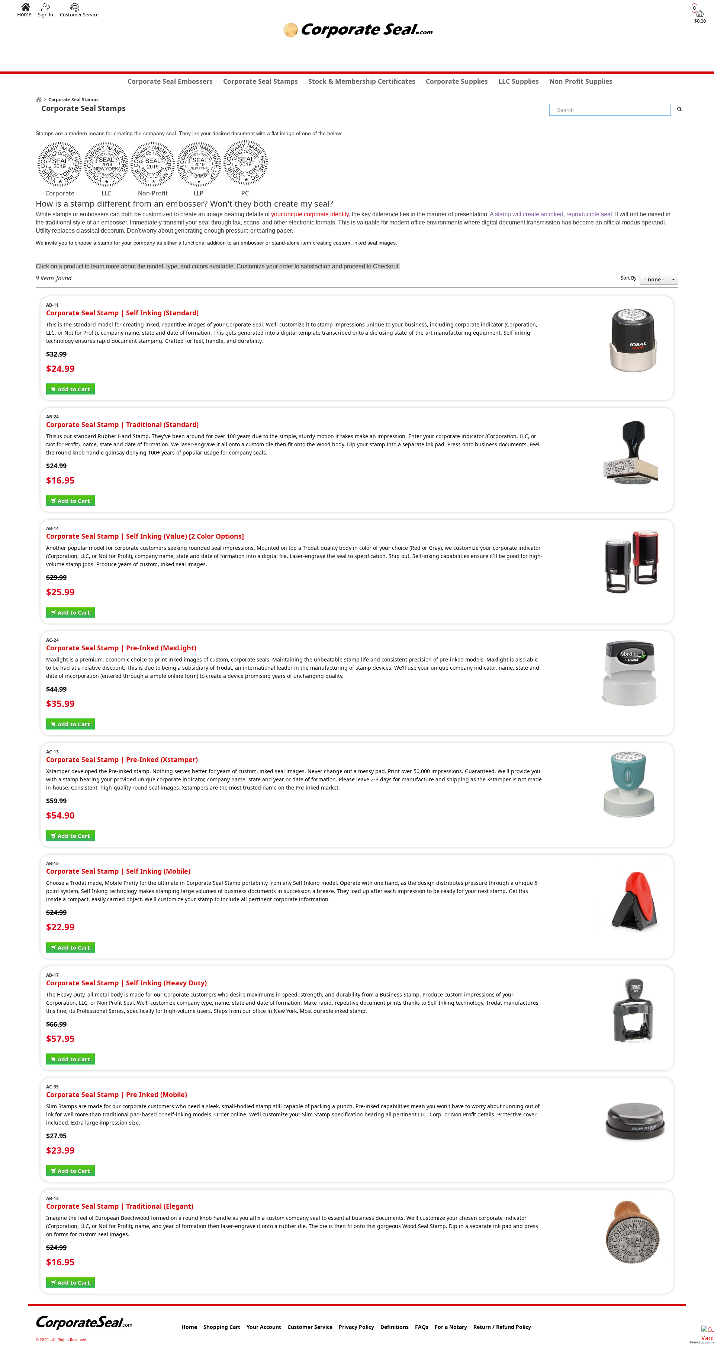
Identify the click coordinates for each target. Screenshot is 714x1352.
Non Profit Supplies (580, 81)
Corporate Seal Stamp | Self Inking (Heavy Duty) (126, 982)
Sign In (45, 14)
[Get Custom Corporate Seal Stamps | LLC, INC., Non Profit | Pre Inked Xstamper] (631, 753)
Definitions (394, 1326)
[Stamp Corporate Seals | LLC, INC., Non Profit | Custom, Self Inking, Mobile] (631, 864)
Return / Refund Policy (502, 1326)
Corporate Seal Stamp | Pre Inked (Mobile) (116, 1094)
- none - (654, 279)
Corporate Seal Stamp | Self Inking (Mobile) (118, 871)
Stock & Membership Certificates (361, 81)
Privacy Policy (356, 1326)
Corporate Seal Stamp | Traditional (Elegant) (119, 1206)
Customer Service (79, 14)
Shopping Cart (221, 1326)
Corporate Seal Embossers (170, 81)
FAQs (421, 1326)
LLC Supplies (518, 81)
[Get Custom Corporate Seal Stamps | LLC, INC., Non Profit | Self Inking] (631, 529)
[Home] (39, 99)
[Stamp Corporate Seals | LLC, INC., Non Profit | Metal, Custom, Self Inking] (631, 976)
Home (24, 14)
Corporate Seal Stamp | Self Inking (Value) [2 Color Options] (145, 536)
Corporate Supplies (457, 81)
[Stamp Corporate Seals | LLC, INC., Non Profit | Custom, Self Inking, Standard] (631, 306)
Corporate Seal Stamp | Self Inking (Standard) (122, 312)
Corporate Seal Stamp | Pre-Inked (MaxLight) (121, 647)
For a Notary (451, 1326)
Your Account (264, 1326)
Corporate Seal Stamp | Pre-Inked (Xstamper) (122, 759)
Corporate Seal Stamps (260, 81)
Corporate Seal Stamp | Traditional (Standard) (122, 424)
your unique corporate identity (310, 214)
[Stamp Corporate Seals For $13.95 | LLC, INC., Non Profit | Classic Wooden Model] (631, 1199)
